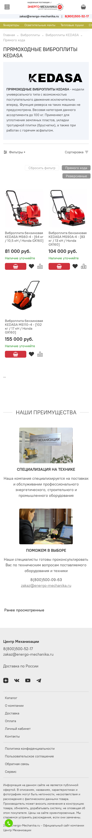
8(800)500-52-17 (18, 648)
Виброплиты (30, 35)
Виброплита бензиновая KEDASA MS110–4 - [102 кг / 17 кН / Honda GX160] (24, 326)
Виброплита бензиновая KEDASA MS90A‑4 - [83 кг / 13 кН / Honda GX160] (68, 238)
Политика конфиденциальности (30, 748)
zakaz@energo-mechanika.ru (46, 585)
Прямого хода (76, 168)
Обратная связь (17, 764)
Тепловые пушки (72, 25)
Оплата (10, 721)
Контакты (12, 736)
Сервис (10, 771)
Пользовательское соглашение (29, 756)
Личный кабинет (18, 728)
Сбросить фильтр (41, 168)
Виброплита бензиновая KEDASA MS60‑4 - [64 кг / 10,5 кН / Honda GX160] (24, 237)
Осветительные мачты (39, 25)
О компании (14, 705)
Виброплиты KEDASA (62, 35)
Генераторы (11, 25)
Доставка (12, 713)
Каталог (11, 698)
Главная (9, 35)
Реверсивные (76, 176)
